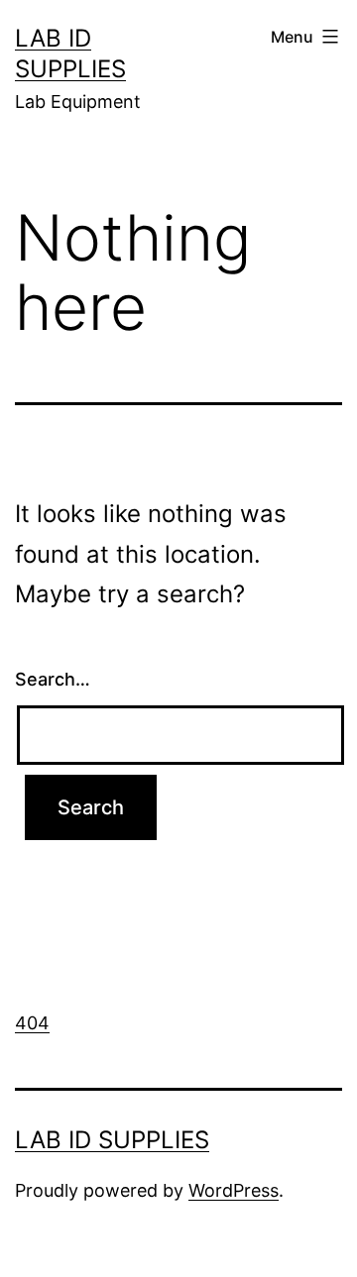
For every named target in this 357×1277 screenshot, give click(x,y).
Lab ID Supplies (112, 1139)
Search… (52, 679)
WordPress (233, 1190)
